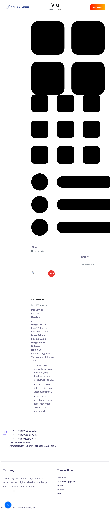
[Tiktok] (14, 491)
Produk (60, 485)
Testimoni (61, 477)
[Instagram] (4, 491)
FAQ (59, 493)
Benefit (60, 489)
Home (34, 251)
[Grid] (68, 57)
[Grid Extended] (65, 129)
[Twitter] (9, 491)
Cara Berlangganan (66, 481)
